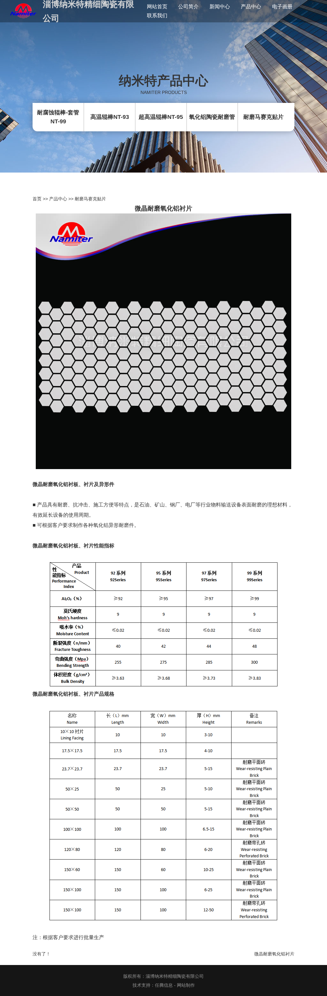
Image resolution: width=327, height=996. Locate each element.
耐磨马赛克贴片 (90, 198)
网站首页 (157, 6)
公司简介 (188, 6)
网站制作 (186, 985)
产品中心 (251, 6)
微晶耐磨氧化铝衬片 (274, 953)
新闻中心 (219, 6)
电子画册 (282, 6)
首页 (37, 198)
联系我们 (157, 15)
